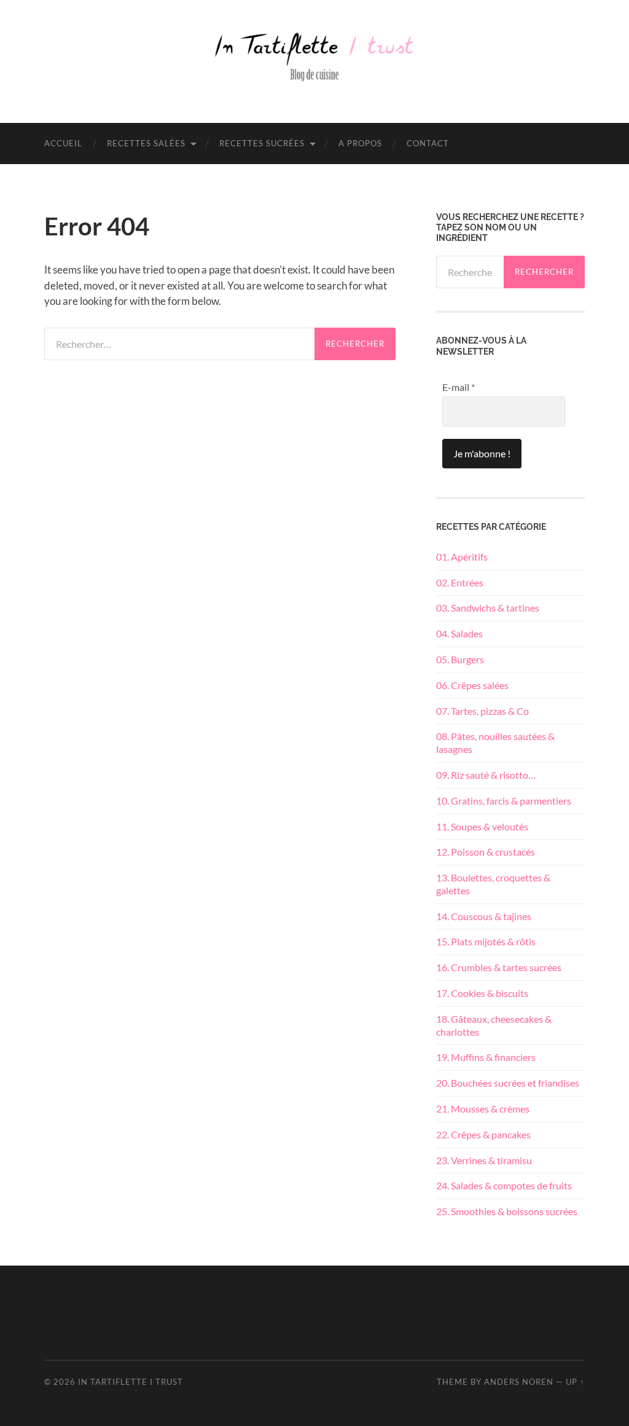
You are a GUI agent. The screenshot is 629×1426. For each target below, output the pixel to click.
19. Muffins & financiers (486, 1057)
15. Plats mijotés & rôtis (486, 941)
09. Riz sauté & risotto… (486, 775)
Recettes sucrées (262, 143)
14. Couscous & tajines (483, 916)
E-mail (458, 387)
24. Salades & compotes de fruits (504, 1185)
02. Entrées (459, 582)
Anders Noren (518, 1382)
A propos (360, 143)
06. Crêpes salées (472, 685)
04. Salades (459, 633)
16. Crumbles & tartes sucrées (498, 967)
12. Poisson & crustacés (485, 851)
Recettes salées (146, 143)
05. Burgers (460, 659)
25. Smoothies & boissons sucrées (506, 1211)
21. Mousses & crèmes (482, 1108)
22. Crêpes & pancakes (483, 1134)
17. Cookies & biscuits (482, 993)
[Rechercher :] (179, 344)
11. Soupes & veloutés (482, 826)
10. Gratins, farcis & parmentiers (503, 800)
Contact (428, 143)
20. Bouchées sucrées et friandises (507, 1083)
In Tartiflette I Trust (130, 1382)
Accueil (63, 143)
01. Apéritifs (462, 556)
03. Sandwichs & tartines (487, 607)
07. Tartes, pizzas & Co (482, 711)
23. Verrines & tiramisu (484, 1160)
